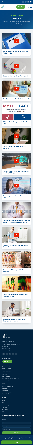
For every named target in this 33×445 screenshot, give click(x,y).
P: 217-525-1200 (6, 346)
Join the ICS (7, 361)
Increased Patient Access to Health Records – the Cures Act (14, 320)
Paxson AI (4, 388)
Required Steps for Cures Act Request (15, 76)
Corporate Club (6, 406)
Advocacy (4, 400)
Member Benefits (6, 367)
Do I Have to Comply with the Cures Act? (16, 99)
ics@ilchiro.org (6, 350)
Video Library (5, 404)
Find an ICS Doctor (7, 368)
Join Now (20, 7)
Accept (16, 442)
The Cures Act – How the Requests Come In (14, 147)
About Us (4, 374)
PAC (3, 402)
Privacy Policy (25, 439)
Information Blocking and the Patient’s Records (15, 270)
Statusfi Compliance (7, 386)
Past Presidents (6, 376)
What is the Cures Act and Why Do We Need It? (15, 246)
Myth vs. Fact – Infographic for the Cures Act (16, 122)
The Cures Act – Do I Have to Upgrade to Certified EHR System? (16, 172)
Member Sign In (6, 365)
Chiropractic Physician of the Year (11, 378)
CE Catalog (5, 390)
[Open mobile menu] (31, 7)
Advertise (4, 408)
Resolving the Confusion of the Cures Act (15, 196)
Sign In (4, 2)
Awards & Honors (6, 380)
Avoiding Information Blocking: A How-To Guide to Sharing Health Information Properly (16, 221)
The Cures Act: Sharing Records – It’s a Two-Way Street (15, 295)
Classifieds (5, 409)
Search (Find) (5, 394)
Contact (4, 411)
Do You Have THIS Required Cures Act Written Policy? (15, 52)
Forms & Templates (7, 392)
